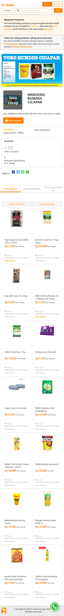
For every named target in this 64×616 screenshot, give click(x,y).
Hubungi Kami (11, 43)
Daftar (47, 4)
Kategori (8, 10)
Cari (58, 10)
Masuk (57, 4)
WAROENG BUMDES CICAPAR (16, 258)
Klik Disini (48, 29)
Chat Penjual (15, 120)
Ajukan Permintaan (22, 46)
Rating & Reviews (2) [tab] (53, 189)
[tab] (10, 189)
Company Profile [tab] (32, 188)
